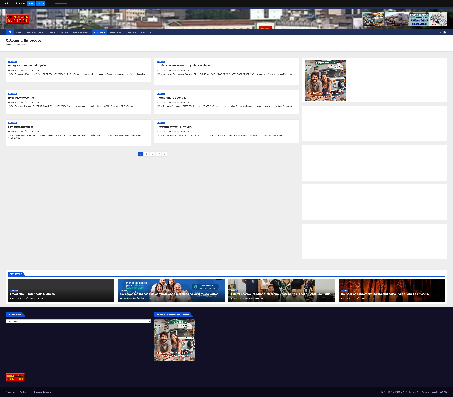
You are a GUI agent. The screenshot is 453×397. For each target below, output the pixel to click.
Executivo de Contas (21, 97)
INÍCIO (382, 392)
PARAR (41, 4)
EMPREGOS (99, 32)
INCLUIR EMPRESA (34, 32)
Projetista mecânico (21, 126)
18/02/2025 (14, 102)
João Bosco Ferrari (32, 70)
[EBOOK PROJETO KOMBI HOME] (325, 80)
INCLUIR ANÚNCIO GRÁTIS (397, 392)
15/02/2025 (163, 131)
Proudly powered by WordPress (17, 392)
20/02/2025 (14, 70)
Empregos (12, 61)
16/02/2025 (14, 131)
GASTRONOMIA (80, 32)
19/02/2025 (163, 70)
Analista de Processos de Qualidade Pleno (183, 65)
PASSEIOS (131, 32)
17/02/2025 (163, 102)
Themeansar (46, 392)
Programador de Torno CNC (174, 126)
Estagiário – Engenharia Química (28, 65)
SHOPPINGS (115, 32)
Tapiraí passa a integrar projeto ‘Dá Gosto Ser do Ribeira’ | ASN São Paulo (280, 294)
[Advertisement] (375, 123)
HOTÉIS (51, 32)
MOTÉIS (64, 32)
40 (158, 154)
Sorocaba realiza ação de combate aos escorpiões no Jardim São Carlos (169, 294)
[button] (440, 32)
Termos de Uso (414, 392)
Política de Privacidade (430, 392)
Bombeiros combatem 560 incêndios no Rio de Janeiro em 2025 (385, 294)
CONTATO (146, 32)
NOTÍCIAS (124, 290)
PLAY (31, 4)
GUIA (18, 32)
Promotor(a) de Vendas (171, 97)
